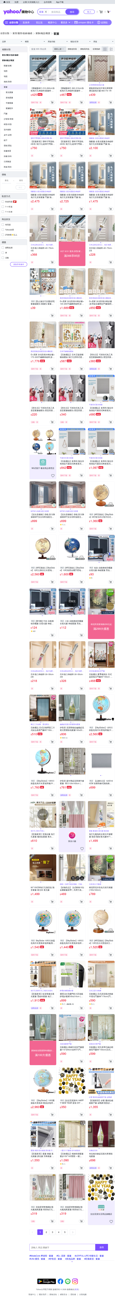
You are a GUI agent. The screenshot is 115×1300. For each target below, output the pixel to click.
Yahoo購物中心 (18, 11)
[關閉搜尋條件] (46, 11)
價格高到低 (84, 49)
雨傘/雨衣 (8, 166)
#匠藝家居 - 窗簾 (92, 1258)
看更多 (64, 22)
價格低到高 (72, 49)
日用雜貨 (7, 161)
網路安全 (63, 1294)
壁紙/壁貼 (8, 145)
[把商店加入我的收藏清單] (53, 475)
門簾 (5, 113)
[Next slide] (54, 68)
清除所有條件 (18, 264)
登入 (89, 11)
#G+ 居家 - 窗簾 (64, 1255)
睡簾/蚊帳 (8, 65)
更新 (76, 1289)
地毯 (5, 76)
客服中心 (32, 1294)
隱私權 (73, 1294)
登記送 (39, 22)
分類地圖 (83, 1294)
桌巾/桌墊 (8, 134)
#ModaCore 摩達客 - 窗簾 (41, 1255)
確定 (20, 187)
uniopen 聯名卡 (86, 22)
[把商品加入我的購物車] (52, 102)
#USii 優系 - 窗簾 (37, 1258)
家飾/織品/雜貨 (8, 60)
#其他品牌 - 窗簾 (73, 1258)
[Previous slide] (31, 68)
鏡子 (5, 140)
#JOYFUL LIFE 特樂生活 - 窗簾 (89, 1255)
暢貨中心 (52, 22)
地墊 (5, 71)
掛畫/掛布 (8, 156)
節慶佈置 (7, 150)
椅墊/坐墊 (8, 124)
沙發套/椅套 (8, 119)
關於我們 (42, 1294)
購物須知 (53, 1294)
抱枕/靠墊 (8, 81)
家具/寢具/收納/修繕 (10, 55)
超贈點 (104, 22)
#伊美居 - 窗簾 (55, 1258)
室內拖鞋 (7, 129)
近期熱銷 (96, 49)
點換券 (26, 22)
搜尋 (102, 1247)
